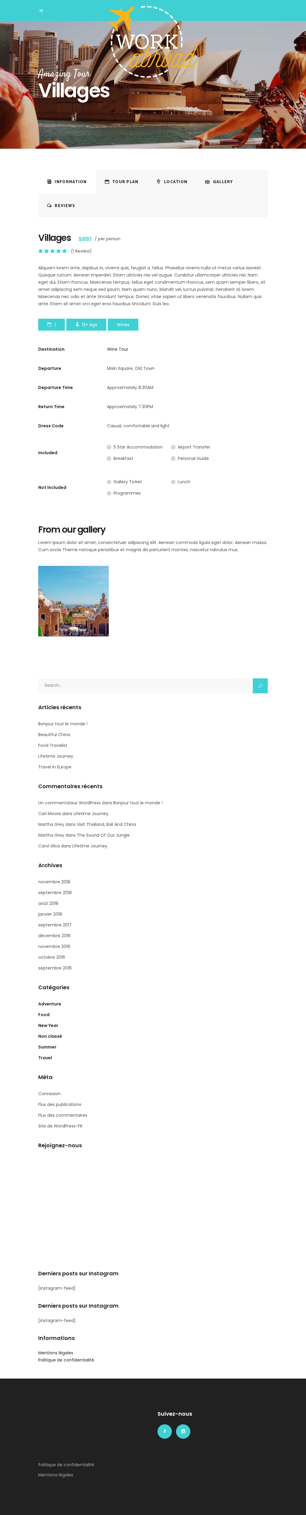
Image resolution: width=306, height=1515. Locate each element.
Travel (45, 1058)
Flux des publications (59, 1104)
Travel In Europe (54, 767)
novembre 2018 (54, 882)
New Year (48, 1025)
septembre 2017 (55, 925)
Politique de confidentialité (66, 1360)
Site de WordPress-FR (60, 1126)
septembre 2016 (55, 968)
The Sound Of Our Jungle (103, 835)
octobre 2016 (51, 957)
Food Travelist (52, 745)
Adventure (49, 1004)
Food (44, 1015)
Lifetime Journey (55, 756)
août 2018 (48, 903)
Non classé (50, 1036)
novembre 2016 (54, 946)
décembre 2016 (54, 936)
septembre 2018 (55, 893)
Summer (47, 1047)
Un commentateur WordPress (69, 803)
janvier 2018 (50, 914)
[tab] (67, 182)
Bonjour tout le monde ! (63, 724)
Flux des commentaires (62, 1115)
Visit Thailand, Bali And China (106, 824)
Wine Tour (117, 349)
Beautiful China (54, 735)
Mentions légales (55, 1353)
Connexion (49, 1094)
